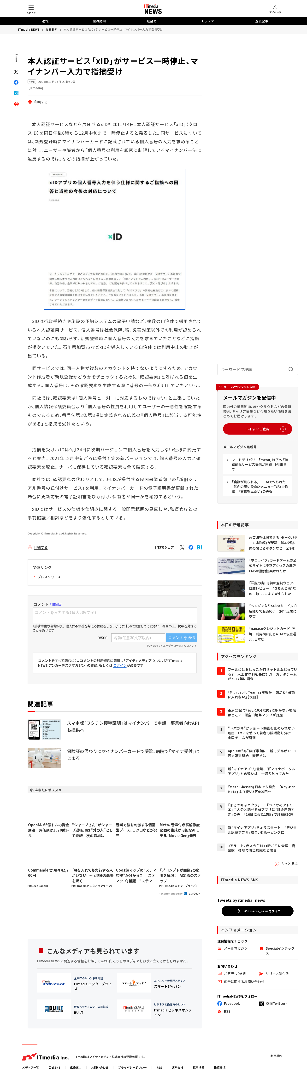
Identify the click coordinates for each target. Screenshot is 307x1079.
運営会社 (177, 1067)
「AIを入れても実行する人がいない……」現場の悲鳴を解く (92, 875)
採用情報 (198, 1067)
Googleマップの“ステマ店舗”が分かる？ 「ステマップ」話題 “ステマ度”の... (136, 875)
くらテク (207, 21)
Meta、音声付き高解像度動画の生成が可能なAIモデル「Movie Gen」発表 (180, 830)
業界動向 (99, 21)
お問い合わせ (99, 1067)
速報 (45, 21)
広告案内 (76, 1067)
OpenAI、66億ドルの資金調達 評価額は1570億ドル (48, 830)
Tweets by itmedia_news (241, 900)
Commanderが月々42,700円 (48, 872)
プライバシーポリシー (132, 1067)
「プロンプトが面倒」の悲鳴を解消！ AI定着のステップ (180, 875)
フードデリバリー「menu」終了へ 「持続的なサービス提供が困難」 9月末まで (260, 464)
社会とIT (153, 21)
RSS (159, 1067)
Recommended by (171, 893)
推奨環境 (219, 1067)
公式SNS (54, 1067)
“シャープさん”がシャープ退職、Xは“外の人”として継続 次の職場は (92, 830)
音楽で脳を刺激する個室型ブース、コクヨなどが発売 (136, 830)
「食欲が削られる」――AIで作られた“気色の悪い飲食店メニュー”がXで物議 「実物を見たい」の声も (260, 486)
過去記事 (261, 21)
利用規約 (276, 1056)
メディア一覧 (30, 1067)
